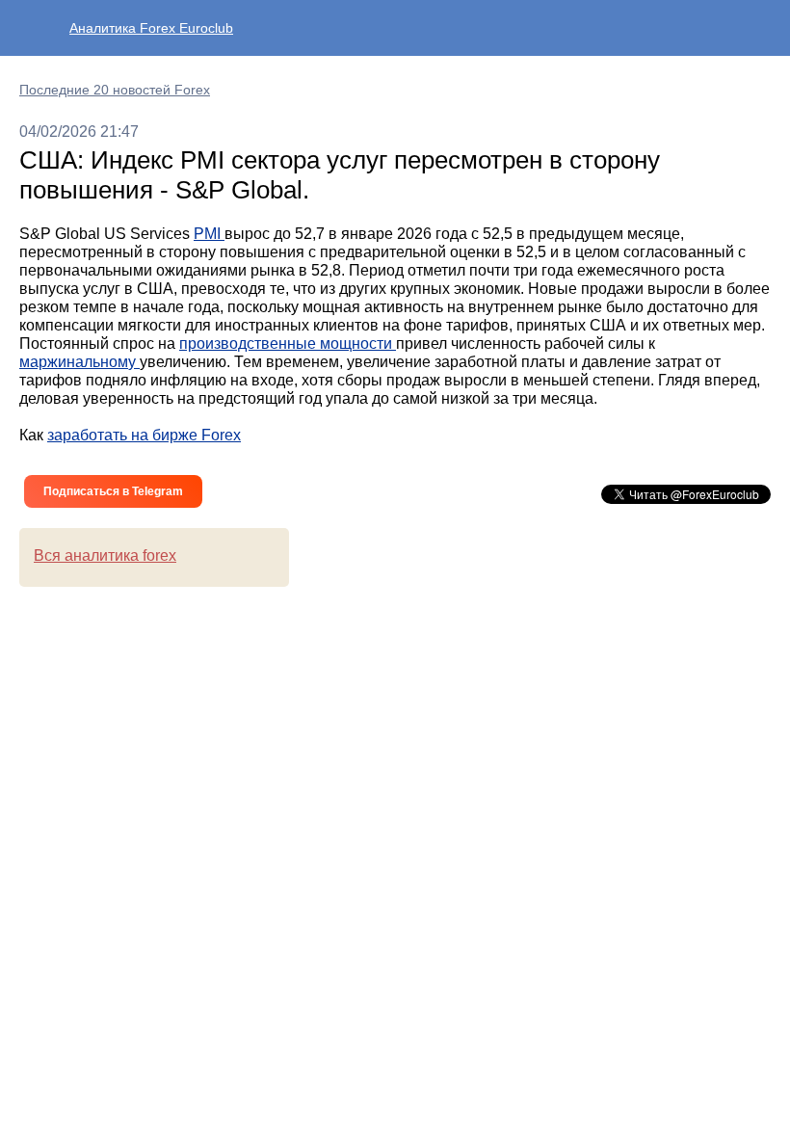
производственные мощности (287, 343)
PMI (209, 233)
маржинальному (79, 362)
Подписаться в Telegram (113, 491)
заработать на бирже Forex (144, 435)
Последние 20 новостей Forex (114, 89)
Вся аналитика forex (105, 555)
